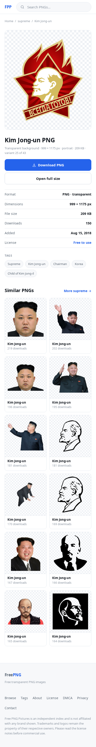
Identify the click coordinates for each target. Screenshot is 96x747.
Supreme (14, 264)
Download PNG (51, 165)
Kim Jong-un (36, 264)
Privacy (82, 698)
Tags (24, 698)
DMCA (67, 698)
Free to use (82, 242)
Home (9, 21)
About (37, 698)
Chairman (60, 264)
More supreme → (77, 291)
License (52, 698)
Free (13, 674)
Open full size (48, 178)
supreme (24, 21)
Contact (11, 708)
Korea (79, 264)
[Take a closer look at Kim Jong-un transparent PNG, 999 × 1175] (48, 80)
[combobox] (57, 7)
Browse (10, 698)
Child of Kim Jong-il (21, 273)
